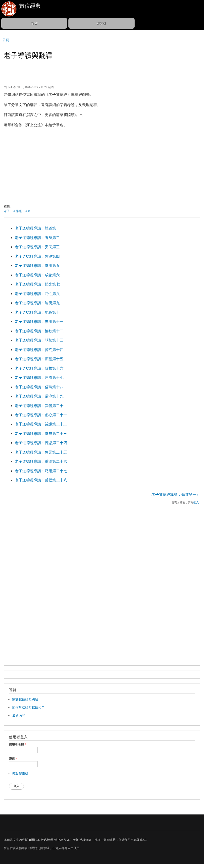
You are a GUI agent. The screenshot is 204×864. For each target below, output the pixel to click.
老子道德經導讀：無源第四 (37, 256)
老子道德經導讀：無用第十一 (39, 321)
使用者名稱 (17, 744)
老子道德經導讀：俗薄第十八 (39, 386)
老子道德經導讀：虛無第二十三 (41, 433)
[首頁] (8, 9)
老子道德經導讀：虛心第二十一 (41, 414)
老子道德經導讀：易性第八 (37, 293)
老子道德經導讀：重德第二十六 (41, 461)
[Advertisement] (102, 167)
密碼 (13, 759)
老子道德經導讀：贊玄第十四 (39, 349)
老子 (7, 211)
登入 (196, 502)
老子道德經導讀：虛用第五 (37, 265)
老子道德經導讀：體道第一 (37, 228)
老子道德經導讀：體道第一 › (175, 494)
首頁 (34, 23)
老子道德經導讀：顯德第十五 (39, 358)
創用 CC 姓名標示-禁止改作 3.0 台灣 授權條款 (60, 839)
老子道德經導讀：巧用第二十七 (41, 470)
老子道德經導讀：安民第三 (37, 246)
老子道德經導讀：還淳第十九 (39, 396)
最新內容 (18, 715)
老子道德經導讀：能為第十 (37, 312)
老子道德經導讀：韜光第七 (37, 284)
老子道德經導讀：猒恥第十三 (39, 340)
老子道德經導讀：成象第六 (37, 274)
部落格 (101, 23)
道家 (28, 211)
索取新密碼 (20, 774)
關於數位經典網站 (25, 699)
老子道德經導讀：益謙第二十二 (41, 423)
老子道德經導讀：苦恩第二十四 (41, 442)
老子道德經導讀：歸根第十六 (39, 368)
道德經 (17, 211)
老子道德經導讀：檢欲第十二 (39, 330)
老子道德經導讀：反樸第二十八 (41, 479)
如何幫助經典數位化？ (28, 707)
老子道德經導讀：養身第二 (37, 237)
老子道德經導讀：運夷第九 (37, 302)
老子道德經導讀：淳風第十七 (39, 377)
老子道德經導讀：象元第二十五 (41, 452)
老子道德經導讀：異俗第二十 (39, 405)
